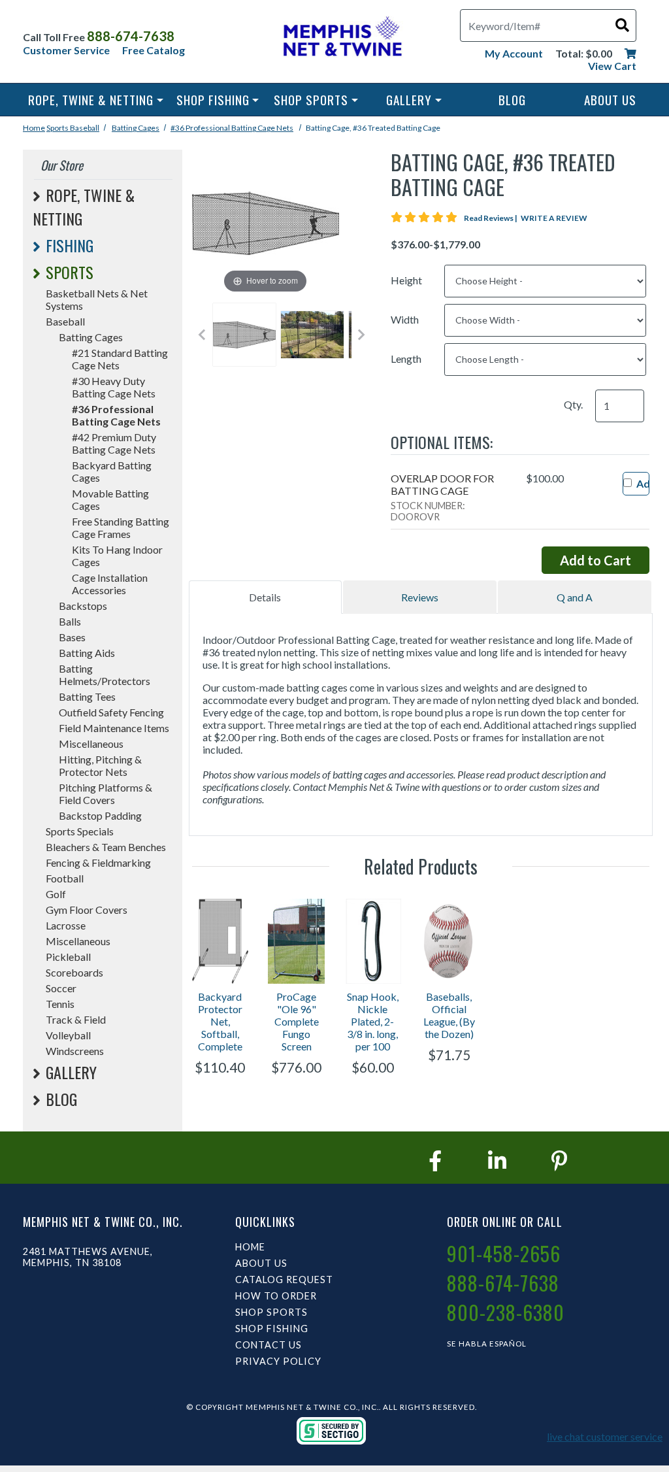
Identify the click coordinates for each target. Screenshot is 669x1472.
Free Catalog (153, 50)
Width (405, 319)
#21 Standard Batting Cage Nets (120, 358)
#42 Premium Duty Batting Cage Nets (114, 443)
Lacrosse (66, 925)
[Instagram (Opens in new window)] (497, 1161)
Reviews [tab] (419, 597)
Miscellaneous (91, 743)
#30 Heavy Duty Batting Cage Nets (113, 387)
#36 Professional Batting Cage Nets (232, 128)
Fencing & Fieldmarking (98, 862)
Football (65, 878)
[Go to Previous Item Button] (202, 334)
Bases (72, 637)
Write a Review (554, 218)
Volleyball (68, 1035)
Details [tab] (265, 597)
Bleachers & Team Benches (106, 847)
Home (34, 128)
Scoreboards (74, 972)
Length (406, 358)
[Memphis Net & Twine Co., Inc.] (341, 39)
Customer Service (66, 50)
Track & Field (76, 1019)
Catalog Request (284, 1279)
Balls (70, 621)
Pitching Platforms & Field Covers (105, 793)
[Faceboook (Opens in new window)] (435, 1161)
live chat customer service (604, 1436)
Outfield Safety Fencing (111, 712)
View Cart (612, 65)
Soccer (61, 988)
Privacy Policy (278, 1361)
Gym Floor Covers (86, 909)
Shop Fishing (213, 99)
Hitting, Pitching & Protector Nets (100, 765)
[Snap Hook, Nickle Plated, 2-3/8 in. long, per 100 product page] (372, 941)
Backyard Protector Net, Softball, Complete (220, 1021)
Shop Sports (311, 99)
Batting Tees (87, 696)
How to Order (276, 1295)
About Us (610, 99)
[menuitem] (96, 100)
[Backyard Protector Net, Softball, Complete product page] (220, 941)
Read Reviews (491, 218)
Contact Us (268, 1344)
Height (406, 280)
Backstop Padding (100, 815)
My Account (514, 53)
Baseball (84, 128)
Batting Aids (87, 652)
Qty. (573, 404)
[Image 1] (244, 334)
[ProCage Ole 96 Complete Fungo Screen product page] (296, 941)
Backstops (83, 605)
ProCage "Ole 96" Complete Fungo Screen (296, 1021)
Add (646, 483)
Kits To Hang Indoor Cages (117, 555)
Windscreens (75, 1051)
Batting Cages (135, 128)
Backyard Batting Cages (112, 471)
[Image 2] (312, 334)
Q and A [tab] (575, 597)
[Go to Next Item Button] (361, 334)
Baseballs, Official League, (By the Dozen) (449, 1015)
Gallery (409, 99)
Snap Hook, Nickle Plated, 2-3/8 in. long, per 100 (373, 1021)
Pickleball (68, 956)
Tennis (60, 1003)
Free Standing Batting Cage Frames (120, 527)
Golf (56, 894)
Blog (512, 99)
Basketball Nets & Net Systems (97, 299)
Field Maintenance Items (114, 728)
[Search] (622, 24)
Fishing (69, 245)
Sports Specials (80, 831)
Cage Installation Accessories (110, 583)
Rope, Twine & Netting (91, 99)
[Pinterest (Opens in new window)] (559, 1161)
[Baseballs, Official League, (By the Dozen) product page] (449, 941)
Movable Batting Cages (110, 499)
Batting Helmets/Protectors (104, 674)
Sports (58, 128)
